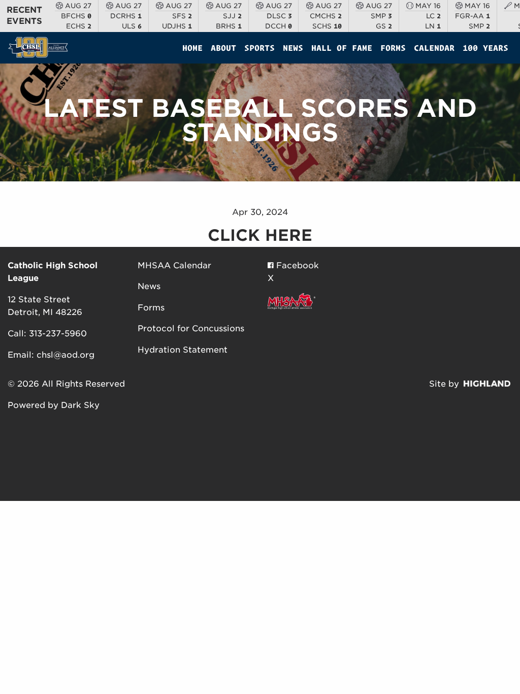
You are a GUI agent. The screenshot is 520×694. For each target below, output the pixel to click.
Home (192, 47)
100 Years (485, 47)
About (223, 47)
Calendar (434, 47)
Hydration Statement (183, 350)
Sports (259, 47)
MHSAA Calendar (174, 265)
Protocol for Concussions (191, 328)
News (293, 47)
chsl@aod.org (65, 355)
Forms (393, 47)
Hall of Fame (341, 47)
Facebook (296, 265)
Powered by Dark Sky (54, 405)
